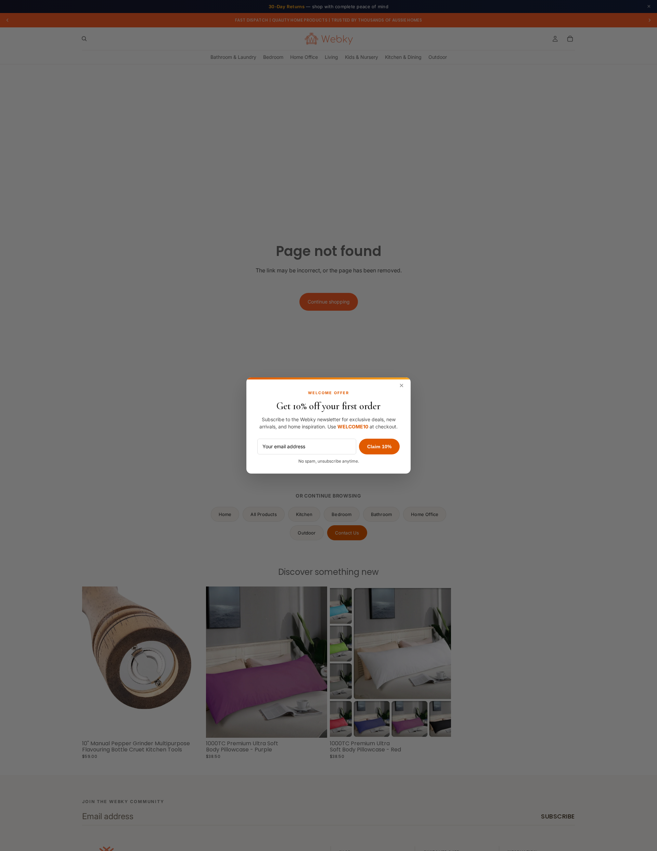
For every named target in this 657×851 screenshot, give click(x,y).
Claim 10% (379, 446)
